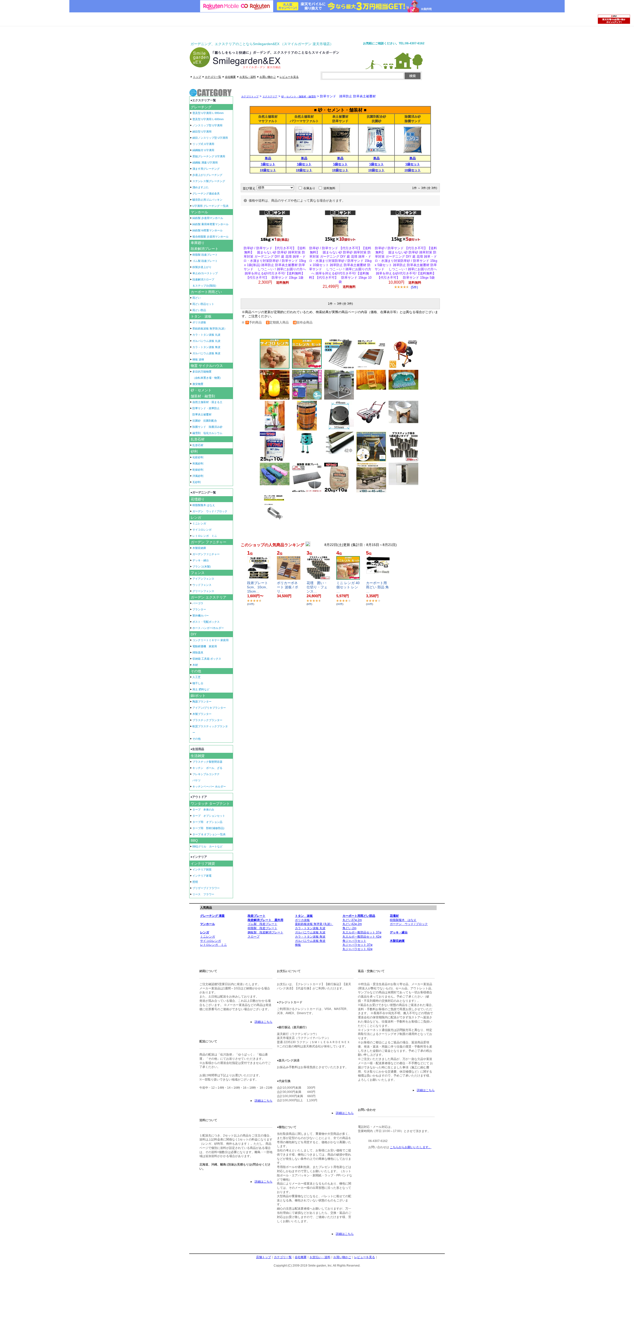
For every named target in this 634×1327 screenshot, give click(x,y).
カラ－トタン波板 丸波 (206, 334)
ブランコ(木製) (201, 566)
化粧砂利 (197, 457)
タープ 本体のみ (203, 809)
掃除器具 (197, 652)
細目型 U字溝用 (201, 131)
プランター (199, 609)
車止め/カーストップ (205, 273)
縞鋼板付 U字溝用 (203, 150)
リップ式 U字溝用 (203, 143)
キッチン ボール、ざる (207, 767)
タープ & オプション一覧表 (209, 834)
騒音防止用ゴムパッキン (207, 199)
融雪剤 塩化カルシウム (207, 433)
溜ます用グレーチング (206, 168)
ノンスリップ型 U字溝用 (207, 125)
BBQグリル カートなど (207, 846)
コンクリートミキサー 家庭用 (210, 640)
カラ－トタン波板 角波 (206, 347)
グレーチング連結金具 (206, 193)
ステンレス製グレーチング (208, 181)
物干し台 (197, 683)
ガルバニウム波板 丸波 (206, 340)
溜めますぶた (200, 187)
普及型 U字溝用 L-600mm (208, 119)
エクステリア (270, 96)
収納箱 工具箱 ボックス (206, 658)
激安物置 (197, 383)
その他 (196, 738)
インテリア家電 (201, 875)
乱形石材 (197, 445)
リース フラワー (203, 894)
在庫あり (309, 188)
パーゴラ (197, 603)
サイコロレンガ (201, 529)
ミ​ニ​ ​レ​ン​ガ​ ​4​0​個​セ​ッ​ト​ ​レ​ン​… (348, 587)
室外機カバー (200, 615)
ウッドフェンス (201, 584)
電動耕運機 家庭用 (204, 646)
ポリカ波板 (199, 322)
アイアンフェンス (203, 578)
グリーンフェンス (203, 591)
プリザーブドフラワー (206, 888)
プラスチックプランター (207, 720)
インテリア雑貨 (201, 869)
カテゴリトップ (250, 96)
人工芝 (196, 677)
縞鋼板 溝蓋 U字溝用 (205, 162)
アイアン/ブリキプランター (209, 707)
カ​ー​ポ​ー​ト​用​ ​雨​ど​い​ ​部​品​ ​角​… (377, 587)
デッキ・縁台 (200, 560)
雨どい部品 (199, 310)
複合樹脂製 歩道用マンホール (210, 236)
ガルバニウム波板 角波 (206, 353)
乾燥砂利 (197, 469)
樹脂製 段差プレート (205, 254)
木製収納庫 (199, 547)
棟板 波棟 (198, 359)
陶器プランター (201, 701)
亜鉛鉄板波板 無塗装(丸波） (209, 328)
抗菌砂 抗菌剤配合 (204, 420)
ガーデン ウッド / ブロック (209, 511)
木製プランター (201, 713)
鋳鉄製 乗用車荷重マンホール (210, 224)
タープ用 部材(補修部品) (208, 828)
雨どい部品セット (203, 303)
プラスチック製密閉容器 (207, 761)
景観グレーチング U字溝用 (208, 156)
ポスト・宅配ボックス (206, 621)
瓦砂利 (196, 482)
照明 (195, 881)
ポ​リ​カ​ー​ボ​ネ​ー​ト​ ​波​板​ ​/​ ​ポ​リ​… (287, 587)
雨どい (196, 297)
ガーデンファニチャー (206, 554)
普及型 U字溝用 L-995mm (208, 112)
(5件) (414, 287)
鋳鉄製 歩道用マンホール (207, 218)
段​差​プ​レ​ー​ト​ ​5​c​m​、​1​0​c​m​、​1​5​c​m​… (258, 587)
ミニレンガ (199, 523)
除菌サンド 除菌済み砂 (207, 426)
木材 (195, 664)
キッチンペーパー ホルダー (209, 786)
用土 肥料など (201, 689)
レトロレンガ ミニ (204, 535)
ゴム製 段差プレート (205, 260)
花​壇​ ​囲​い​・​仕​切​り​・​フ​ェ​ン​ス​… (317, 587)
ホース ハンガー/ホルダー (208, 627)
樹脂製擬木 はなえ (203, 505)
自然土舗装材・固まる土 (207, 402)
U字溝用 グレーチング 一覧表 (210, 205)
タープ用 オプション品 (207, 821)
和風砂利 (197, 463)
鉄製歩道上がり (201, 267)
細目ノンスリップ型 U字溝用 (210, 137)
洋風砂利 (197, 475)
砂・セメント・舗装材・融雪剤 (298, 96)
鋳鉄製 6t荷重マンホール (207, 230)
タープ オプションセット (208, 815)
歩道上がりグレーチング (207, 174)
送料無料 (329, 188)
